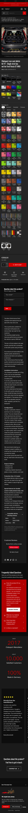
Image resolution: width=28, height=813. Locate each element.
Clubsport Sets (11, 18)
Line (14, 109)
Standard (8, 107)
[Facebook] (8, 560)
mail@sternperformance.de (9, 530)
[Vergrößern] (5, 77)
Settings (24, 807)
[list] (14, 658)
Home (4, 18)
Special (9, 109)
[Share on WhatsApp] (13, 560)
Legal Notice (17, 810)
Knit (3, 109)
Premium (23, 107)
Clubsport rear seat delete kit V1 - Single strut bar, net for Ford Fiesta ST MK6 (13, 20)
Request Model (13, 609)
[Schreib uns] (21, 9)
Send (7, 308)
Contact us (13, 768)
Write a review (14, 547)
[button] (2, 9)
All (3, 107)
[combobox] (17, 13)
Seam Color (5, 242)
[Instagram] (5, 560)
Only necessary (16, 806)
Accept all (5, 806)
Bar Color (4, 75)
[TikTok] (11, 560)
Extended (15, 107)
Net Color (4, 105)
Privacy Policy (11, 810)
